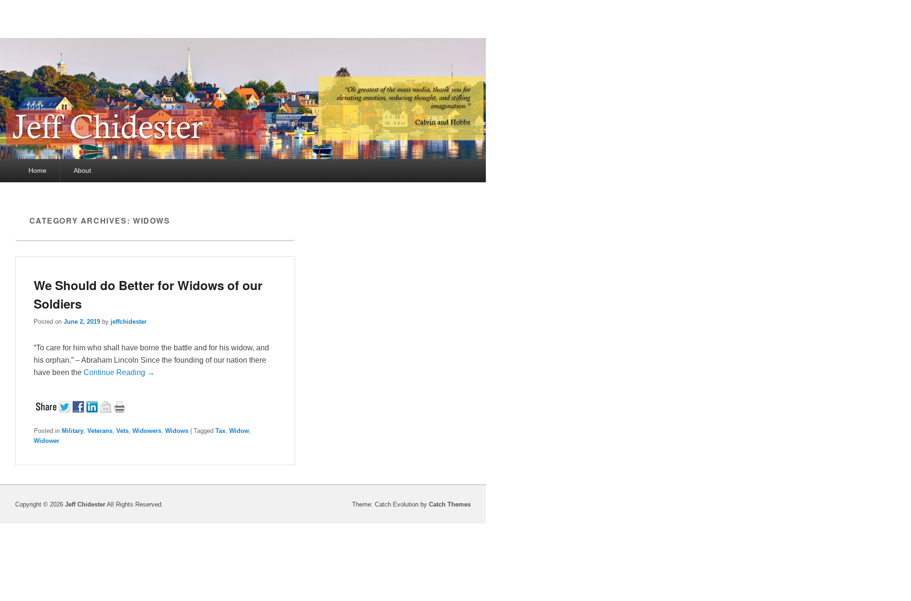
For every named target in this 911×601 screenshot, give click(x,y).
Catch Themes (450, 504)
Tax (220, 430)
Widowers (146, 430)
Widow (239, 430)
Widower (46, 440)
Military (73, 430)
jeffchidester (129, 321)
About (82, 170)
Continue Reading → (119, 372)
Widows (176, 430)
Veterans (99, 430)
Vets (122, 430)
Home (37, 170)
